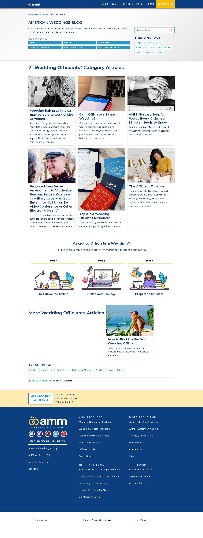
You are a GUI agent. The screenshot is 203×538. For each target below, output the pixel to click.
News (32, 43)
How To (68, 43)
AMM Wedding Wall (39, 455)
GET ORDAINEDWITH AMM (40, 398)
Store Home (86, 456)
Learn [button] (126, 4)
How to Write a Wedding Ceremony (99, 469)
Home (31, 14)
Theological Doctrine (141, 435)
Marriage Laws (153, 42)
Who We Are (136, 442)
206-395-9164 (59, 440)
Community (103, 43)
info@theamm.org (39, 440)
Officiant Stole (87, 449)
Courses (33, 468)
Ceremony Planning (39, 47)
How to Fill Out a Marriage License (99, 476)
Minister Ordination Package (95, 421)
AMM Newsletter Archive (143, 428)
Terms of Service (40, 520)
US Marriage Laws (89, 496)
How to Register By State (94, 489)
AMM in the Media (139, 476)
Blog (105, 4)
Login (151, 4)
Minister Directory (39, 461)
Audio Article (141, 47)
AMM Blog (40, 14)
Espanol (149, 52)
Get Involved (136, 483)
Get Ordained (165, 4)
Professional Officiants (161, 47)
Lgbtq (159, 52)
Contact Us (135, 449)
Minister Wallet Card (91, 442)
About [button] (114, 4)
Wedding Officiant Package (94, 428)
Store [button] (139, 4)
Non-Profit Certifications (143, 421)
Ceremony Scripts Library (93, 483)
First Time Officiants (108, 47)
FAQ (131, 456)
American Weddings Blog (42, 448)
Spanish (139, 52)
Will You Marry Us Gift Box (94, 435)
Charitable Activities (140, 469)
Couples (139, 42)
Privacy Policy (140, 520)
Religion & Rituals (73, 47)
